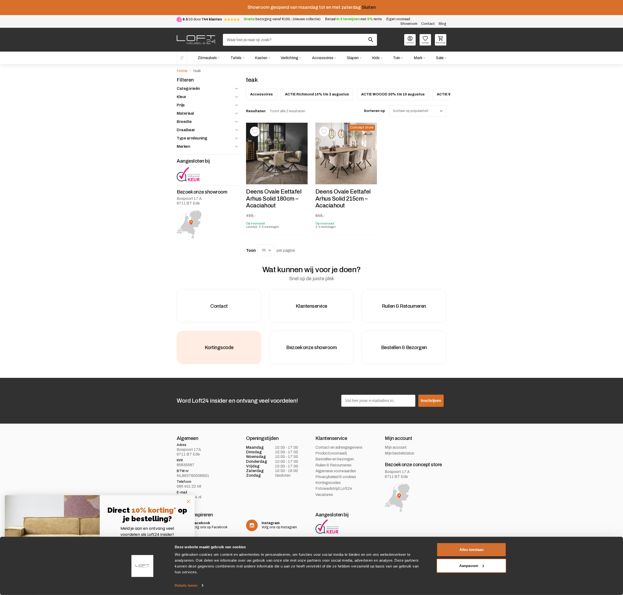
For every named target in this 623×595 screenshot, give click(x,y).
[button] (255, 131)
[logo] (196, 40)
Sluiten (369, 7)
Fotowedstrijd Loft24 (333, 488)
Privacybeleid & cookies (335, 477)
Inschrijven (431, 401)
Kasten (261, 58)
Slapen (353, 58)
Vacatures (324, 495)
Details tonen (186, 585)
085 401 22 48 (189, 486)
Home (182, 58)
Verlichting (289, 58)
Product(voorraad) (331, 453)
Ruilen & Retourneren (333, 465)
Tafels (235, 58)
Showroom (408, 24)
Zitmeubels (207, 58)
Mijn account (396, 447)
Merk (418, 58)
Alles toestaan (471, 550)
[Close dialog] (188, 501)
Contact (428, 24)
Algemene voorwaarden (335, 471)
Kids (376, 58)
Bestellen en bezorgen (334, 459)
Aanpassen (468, 565)
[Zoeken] (371, 39)
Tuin (396, 58)
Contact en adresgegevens (338, 447)
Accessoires (322, 58)
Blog (442, 24)
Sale (440, 58)
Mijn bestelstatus (399, 453)
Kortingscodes (328, 483)
